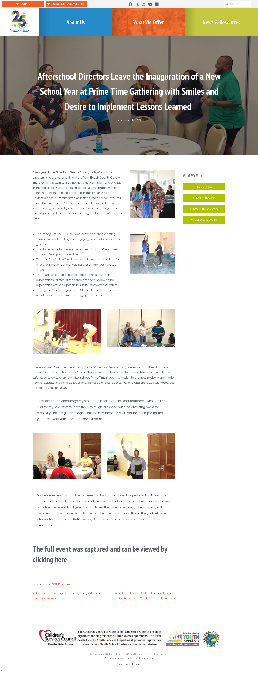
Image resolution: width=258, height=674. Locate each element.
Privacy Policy (132, 658)
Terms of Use (147, 658)
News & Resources (221, 22)
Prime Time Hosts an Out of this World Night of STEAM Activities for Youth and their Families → (144, 595)
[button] (130, 4)
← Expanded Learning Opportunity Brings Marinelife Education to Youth (67, 595)
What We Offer (148, 22)
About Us (75, 22)
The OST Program (58, 584)
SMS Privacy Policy (113, 658)
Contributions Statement (129, 664)
